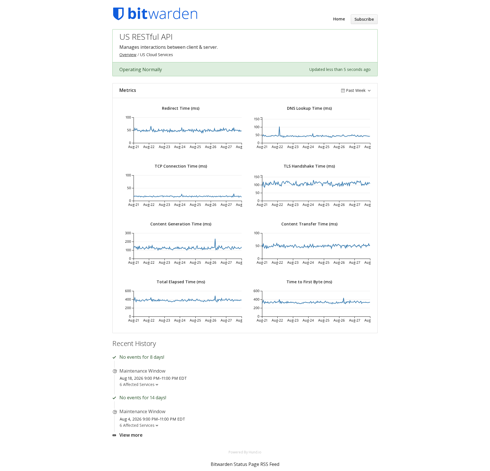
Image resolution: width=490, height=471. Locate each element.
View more (131, 435)
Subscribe (364, 19)
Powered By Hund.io (245, 452)
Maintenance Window (142, 371)
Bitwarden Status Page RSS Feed (245, 464)
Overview (127, 54)
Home (339, 19)
